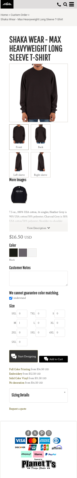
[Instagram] (49, 433)
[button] (65, 4)
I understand (19, 298)
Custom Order (19, 14)
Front (19, 147)
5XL (14, 313)
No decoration (16, 383)
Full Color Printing (19, 369)
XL (52, 323)
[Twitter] (35, 433)
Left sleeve (19, 175)
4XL (51, 332)
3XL (32, 332)
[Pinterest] (42, 433)
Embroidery (15, 374)
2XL (14, 332)
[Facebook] (28, 433)
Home (4, 14)
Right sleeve (40, 175)
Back (40, 147)
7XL (32, 313)
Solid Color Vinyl (18, 378)
